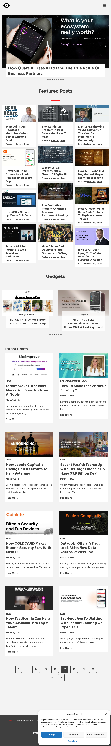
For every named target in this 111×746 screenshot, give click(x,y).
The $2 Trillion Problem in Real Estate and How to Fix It (54, 131)
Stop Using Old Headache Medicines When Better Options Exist (16, 133)
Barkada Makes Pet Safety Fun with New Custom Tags (27, 321)
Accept (52, 734)
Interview (18, 144)
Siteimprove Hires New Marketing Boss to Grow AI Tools (27, 390)
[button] (105, 714)
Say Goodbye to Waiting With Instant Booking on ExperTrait (81, 623)
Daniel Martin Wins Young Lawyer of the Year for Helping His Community (91, 133)
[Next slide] (106, 46)
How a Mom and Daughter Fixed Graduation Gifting (54, 250)
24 (36, 669)
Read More (12, 420)
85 (52, 677)
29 (83, 669)
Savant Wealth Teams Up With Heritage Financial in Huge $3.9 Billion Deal (82, 469)
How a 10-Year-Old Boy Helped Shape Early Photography (91, 175)
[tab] (48, 79)
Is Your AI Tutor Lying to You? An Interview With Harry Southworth (90, 255)
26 (55, 669)
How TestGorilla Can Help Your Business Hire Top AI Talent (28, 623)
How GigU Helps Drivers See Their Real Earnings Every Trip (18, 176)
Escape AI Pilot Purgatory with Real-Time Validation (15, 251)
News (26, 144)
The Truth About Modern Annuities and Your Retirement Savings (55, 210)
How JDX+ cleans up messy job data (18, 214)
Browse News (25, 720)
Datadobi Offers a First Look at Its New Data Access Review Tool (80, 548)
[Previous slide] (5, 46)
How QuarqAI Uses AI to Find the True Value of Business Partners (54, 71)
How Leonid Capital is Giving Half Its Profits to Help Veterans (27, 469)
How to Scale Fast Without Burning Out (83, 388)
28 (74, 669)
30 (93, 669)
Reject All (74, 734)
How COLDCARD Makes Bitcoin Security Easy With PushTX (28, 548)
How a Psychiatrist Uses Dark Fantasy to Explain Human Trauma (91, 214)
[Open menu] (104, 5)
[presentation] (55, 41)
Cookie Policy (73, 741)
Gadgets (23, 314)
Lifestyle (75, 381)
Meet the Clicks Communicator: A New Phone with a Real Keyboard (83, 323)
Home (9, 720)
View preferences (96, 734)
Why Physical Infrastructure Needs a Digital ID (54, 171)
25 (46, 669)
